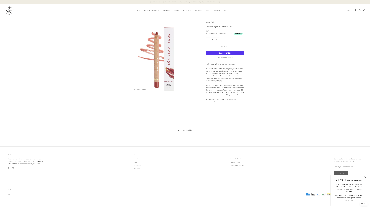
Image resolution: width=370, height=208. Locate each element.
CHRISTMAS (217, 10)
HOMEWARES (166, 10)
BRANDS (176, 10)
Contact (137, 169)
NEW (138, 10)
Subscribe (341, 173)
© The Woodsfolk (12, 195)
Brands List (137, 165)
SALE (225, 10)
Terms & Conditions (238, 159)
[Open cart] (364, 10)
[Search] (360, 10)
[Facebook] (8, 168)
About (136, 159)
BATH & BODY (187, 10)
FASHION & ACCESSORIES (151, 10)
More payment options (225, 58)
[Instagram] (13, 168)
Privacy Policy (235, 162)
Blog (135, 162)
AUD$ (348, 10)
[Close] (365, 177)
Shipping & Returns (237, 165)
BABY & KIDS (198, 10)
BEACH (208, 10)
